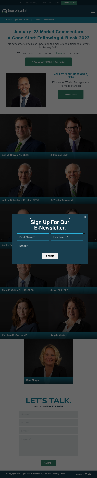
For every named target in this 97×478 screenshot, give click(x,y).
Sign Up (50, 256)
